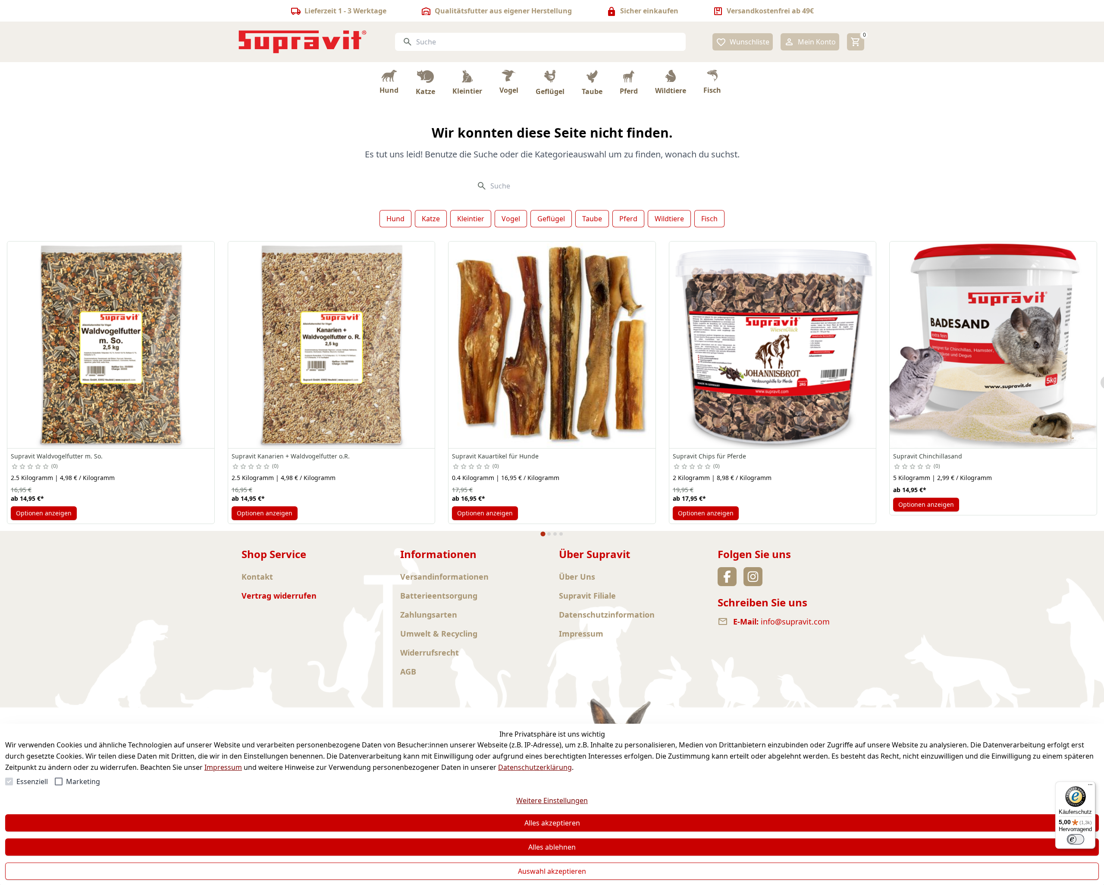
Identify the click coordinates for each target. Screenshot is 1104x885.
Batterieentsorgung (438, 595)
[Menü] (1090, 786)
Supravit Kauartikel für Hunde (495, 456)
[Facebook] (727, 576)
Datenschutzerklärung (535, 767)
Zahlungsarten (428, 614)
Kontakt (257, 576)
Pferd (628, 218)
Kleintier (470, 218)
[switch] (1075, 839)
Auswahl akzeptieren (552, 871)
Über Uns (577, 576)
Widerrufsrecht (429, 652)
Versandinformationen (444, 576)
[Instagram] (752, 576)
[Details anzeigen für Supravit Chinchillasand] (993, 345)
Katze (431, 218)
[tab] (542, 534)
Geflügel (551, 218)
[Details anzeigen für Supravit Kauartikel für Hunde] (552, 345)
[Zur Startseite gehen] (302, 41)
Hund (395, 218)
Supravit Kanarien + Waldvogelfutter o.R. (291, 456)
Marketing (83, 781)
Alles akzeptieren (552, 823)
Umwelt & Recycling (438, 633)
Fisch (709, 218)
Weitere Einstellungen (552, 800)
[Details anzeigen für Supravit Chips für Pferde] (772, 345)
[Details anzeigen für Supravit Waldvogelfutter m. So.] (110, 345)
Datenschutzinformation (607, 614)
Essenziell (32, 781)
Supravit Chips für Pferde (709, 456)
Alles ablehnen (552, 847)
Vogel (511, 218)
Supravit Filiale (587, 595)
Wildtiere (669, 218)
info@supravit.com (795, 621)
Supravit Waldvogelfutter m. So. (57, 456)
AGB (408, 671)
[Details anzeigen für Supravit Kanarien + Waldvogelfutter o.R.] (331, 345)
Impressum (223, 767)
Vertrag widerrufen (279, 595)
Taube (592, 218)
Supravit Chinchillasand (927, 456)
